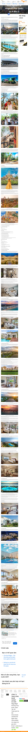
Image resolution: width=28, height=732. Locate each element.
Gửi (15, 643)
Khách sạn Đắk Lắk (15, 690)
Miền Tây (14, 3)
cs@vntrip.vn (18, 726)
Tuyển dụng (1, 696)
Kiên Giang (21, 3)
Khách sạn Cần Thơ (6, 690)
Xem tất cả (24, 675)
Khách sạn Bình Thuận (2, 690)
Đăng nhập (26, 0)
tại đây (13, 630)
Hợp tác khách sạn (2, 695)
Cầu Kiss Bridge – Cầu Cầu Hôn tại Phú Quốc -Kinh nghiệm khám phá (10, 657)
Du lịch (9, 3)
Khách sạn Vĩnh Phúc (2, 692)
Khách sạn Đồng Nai (24, 690)
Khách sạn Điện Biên (19, 690)
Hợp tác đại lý (2, 697)
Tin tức (3, 3)
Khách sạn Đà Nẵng (11, 690)
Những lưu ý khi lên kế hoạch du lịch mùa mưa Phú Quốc (10, 664)
